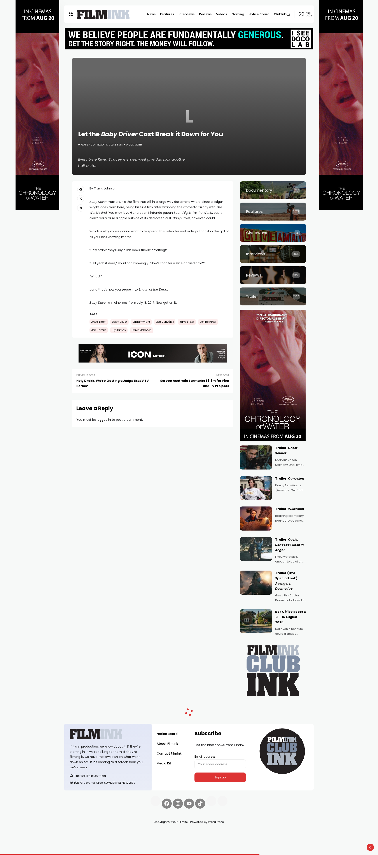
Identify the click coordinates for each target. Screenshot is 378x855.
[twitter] (80, 198)
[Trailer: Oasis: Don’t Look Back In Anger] (256, 549)
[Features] (273, 212)
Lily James (119, 330)
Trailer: (289, 478)
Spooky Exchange (123, 832)
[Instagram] (178, 804)
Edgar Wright (141, 322)
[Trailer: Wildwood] (256, 518)
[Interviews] (273, 254)
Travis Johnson (141, 330)
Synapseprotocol (77, 832)
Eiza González (165, 322)
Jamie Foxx (186, 322)
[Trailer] (273, 296)
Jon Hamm (98, 330)
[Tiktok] (200, 804)
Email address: (205, 756)
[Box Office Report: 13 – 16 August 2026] (256, 621)
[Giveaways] (273, 233)
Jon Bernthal (208, 322)
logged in (104, 419)
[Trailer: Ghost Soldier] (256, 457)
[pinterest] (80, 207)
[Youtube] (189, 804)
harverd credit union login (110, 837)
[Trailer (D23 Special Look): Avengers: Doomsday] (256, 583)
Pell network (100, 832)
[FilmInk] (103, 14)
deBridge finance (77, 837)
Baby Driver (119, 322)
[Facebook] (167, 804)
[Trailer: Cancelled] (256, 488)
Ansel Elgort (98, 322)
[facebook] (80, 189)
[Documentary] (273, 190)
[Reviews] (273, 275)
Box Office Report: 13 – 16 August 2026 (290, 617)
